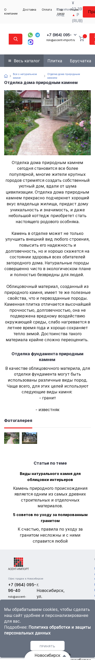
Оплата (47, 9)
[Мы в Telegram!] (37, 35)
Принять (47, 646)
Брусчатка (80, 60)
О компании (11, 11)
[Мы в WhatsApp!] (30, 35)
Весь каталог (27, 60)
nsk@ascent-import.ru (60, 40)
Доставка (29, 9)
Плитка (55, 60)
